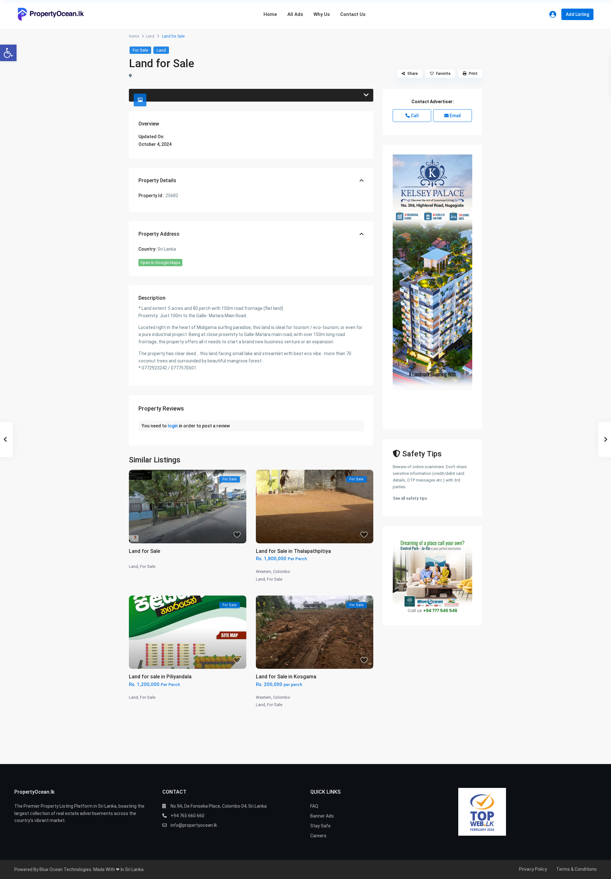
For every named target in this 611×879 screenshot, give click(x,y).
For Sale (140, 50)
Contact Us (352, 14)
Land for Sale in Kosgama (286, 677)
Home (270, 14)
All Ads (295, 14)
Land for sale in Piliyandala (160, 677)
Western (263, 571)
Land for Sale (144, 551)
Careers (318, 835)
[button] (8, 53)
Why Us (321, 14)
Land (150, 36)
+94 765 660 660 (187, 815)
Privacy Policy (533, 869)
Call (414, 115)
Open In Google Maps (160, 262)
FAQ (314, 806)
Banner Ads (322, 815)
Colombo (281, 571)
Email (455, 115)
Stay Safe (320, 825)
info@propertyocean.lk (194, 825)
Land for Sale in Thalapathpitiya (293, 551)
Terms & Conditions (576, 869)
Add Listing (577, 14)
